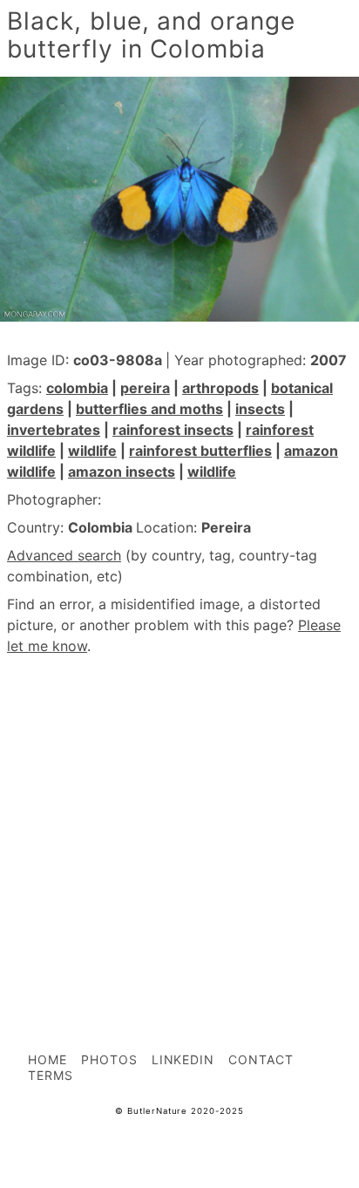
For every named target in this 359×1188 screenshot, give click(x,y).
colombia (77, 388)
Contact (261, 1059)
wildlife (92, 450)
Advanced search (64, 555)
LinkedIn (183, 1059)
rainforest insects (173, 429)
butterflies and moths (149, 408)
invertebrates (53, 429)
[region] (179, 815)
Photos (109, 1059)
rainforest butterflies (200, 450)
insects (260, 408)
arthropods (220, 388)
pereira (145, 388)
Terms (50, 1075)
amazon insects (121, 471)
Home (47, 1059)
